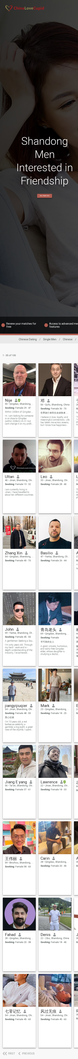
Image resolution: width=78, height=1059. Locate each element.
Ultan (9, 476)
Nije (8, 400)
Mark (45, 705)
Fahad (10, 934)
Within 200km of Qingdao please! (19, 412)
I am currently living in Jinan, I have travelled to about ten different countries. (19, 492)
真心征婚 (9, 717)
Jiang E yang (16, 782)
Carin (45, 858)
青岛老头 (48, 629)
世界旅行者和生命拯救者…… (55, 413)
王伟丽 (11, 858)
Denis (46, 934)
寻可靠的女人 (47, 642)
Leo (44, 476)
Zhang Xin (13, 553)
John (9, 629)
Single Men (49, 339)
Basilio (47, 553)
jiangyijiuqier (16, 705)
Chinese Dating (28, 339)
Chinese (68, 339)
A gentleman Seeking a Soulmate (19, 641)
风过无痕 (48, 1011)
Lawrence (49, 782)
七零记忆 (13, 1011)
